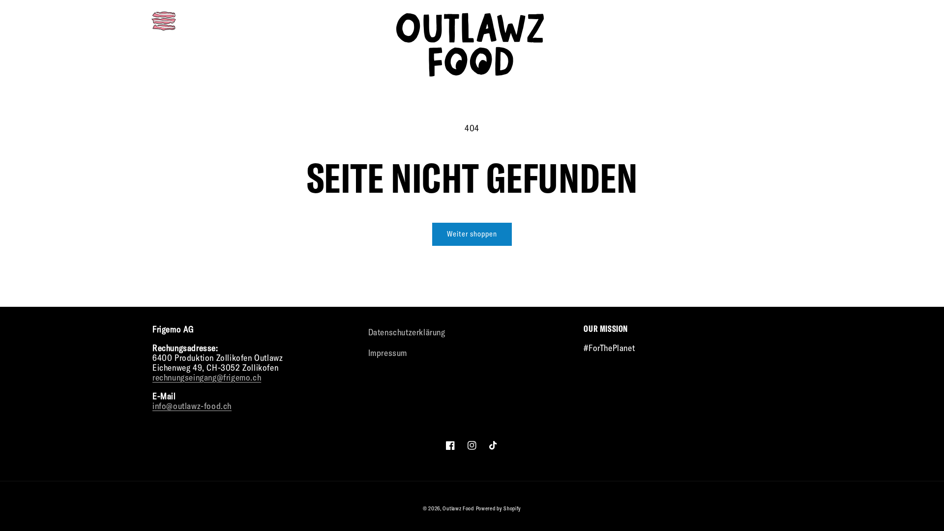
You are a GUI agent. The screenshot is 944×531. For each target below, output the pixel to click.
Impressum (387, 352)
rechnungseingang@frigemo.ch (206, 377)
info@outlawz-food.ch (192, 406)
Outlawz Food (457, 508)
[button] (164, 21)
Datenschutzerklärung (406, 332)
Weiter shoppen (472, 233)
